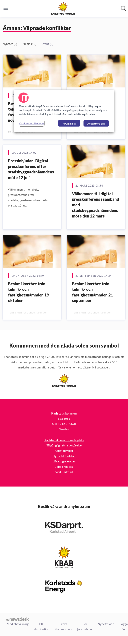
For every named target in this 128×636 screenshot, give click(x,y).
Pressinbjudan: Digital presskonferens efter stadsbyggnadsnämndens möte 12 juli (31, 169)
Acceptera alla (96, 123)
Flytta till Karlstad (64, 456)
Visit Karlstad (64, 472)
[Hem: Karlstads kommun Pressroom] (63, 8)
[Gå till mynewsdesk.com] (17, 619)
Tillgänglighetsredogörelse (64, 445)
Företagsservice (64, 461)
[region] (64, 111)
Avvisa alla (69, 123)
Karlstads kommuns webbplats (64, 440)
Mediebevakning (18, 624)
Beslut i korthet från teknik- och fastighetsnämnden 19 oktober (28, 292)
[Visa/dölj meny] (5, 8)
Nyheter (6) (10, 44)
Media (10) (29, 44)
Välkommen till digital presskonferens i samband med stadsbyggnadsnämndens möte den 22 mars (95, 204)
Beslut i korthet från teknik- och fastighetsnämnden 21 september (92, 292)
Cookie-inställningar (31, 123)
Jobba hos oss (64, 466)
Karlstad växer (64, 450)
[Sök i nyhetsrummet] (123, 8)
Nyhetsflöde (106, 624)
